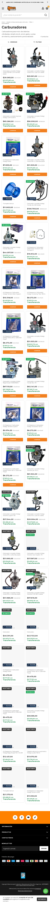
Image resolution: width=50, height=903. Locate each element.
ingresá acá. (38, 888)
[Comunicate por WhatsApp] (45, 891)
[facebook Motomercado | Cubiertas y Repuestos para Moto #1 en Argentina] (21, 817)
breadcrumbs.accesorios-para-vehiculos (17, 22)
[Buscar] (45, 15)
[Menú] (3, 9)
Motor (31, 22)
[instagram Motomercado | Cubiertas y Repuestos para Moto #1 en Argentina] (15, 817)
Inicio (3, 22)
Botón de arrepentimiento (25, 890)
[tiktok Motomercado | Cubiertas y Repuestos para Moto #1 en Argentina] (35, 817)
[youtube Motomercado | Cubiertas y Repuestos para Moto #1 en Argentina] (28, 817)
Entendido (42, 899)
